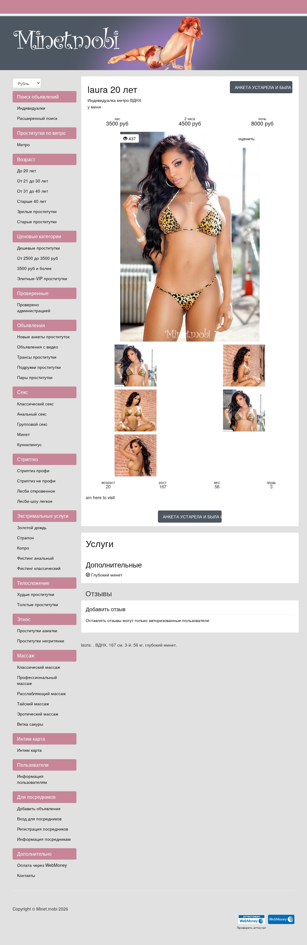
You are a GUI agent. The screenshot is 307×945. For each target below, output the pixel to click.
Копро (23, 548)
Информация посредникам (44, 839)
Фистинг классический (39, 568)
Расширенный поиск (37, 118)
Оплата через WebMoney (42, 865)
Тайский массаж (33, 704)
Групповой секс (32, 424)
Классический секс (35, 404)
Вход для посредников (39, 819)
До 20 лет (26, 170)
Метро (23, 144)
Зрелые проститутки (37, 211)
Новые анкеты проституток (43, 336)
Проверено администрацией (33, 307)
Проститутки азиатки (37, 630)
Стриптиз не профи (36, 481)
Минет (23, 434)
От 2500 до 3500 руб (37, 258)
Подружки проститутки (39, 367)
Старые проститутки (37, 221)
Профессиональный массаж (37, 680)
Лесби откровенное (36, 491)
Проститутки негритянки (40, 641)
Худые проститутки (35, 594)
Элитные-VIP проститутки (42, 278)
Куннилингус (29, 444)
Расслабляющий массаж (41, 693)
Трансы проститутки (36, 357)
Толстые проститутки (37, 604)
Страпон (25, 538)
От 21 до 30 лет (32, 181)
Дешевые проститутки (38, 248)
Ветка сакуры (30, 724)
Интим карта (29, 750)
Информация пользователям (32, 779)
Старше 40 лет (31, 201)
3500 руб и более (34, 268)
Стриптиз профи (33, 470)
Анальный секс (31, 414)
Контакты (26, 875)
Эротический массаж (37, 714)
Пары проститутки (34, 377)
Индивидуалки (31, 108)
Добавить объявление (39, 808)
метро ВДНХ (129, 100)
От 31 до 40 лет (32, 191)
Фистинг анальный (35, 558)
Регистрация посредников (42, 829)
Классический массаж (38, 667)
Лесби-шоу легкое (34, 501)
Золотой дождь (31, 527)
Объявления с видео (37, 347)
